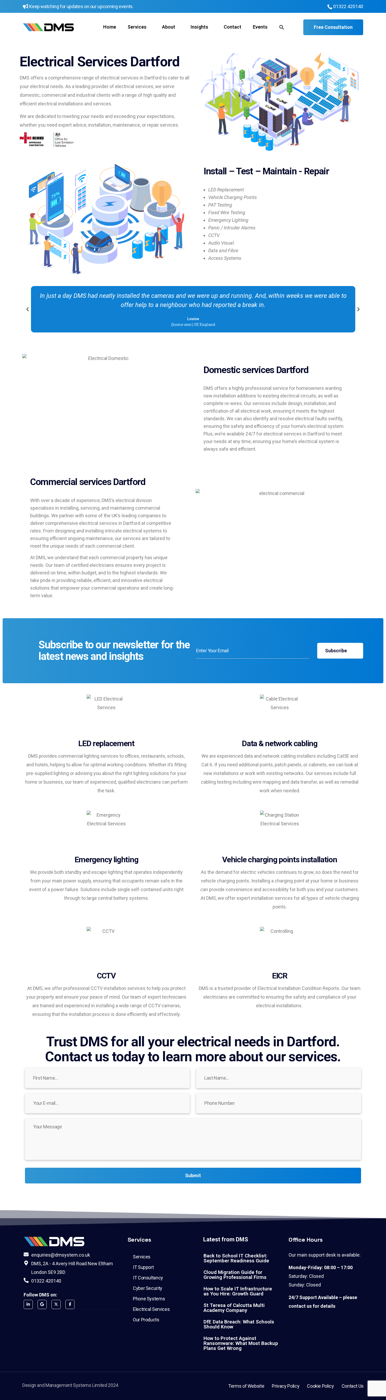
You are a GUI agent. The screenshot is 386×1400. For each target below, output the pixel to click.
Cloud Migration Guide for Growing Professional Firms (235, 1274)
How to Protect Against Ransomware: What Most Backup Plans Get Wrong (241, 1343)
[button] (281, 27)
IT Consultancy (148, 1277)
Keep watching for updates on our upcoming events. (81, 6)
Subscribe (336, 650)
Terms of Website (246, 1386)
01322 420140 (347, 6)
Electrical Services (151, 1309)
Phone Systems (149, 1298)
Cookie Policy (320, 1386)
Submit (193, 1175)
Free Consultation (333, 27)
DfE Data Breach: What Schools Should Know (239, 1324)
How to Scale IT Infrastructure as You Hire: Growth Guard (238, 1291)
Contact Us (353, 1386)
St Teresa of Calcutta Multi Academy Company (234, 1307)
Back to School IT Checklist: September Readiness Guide (236, 1258)
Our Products (146, 1319)
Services (141, 1256)
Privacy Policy (285, 1386)
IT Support (143, 1267)
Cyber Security (147, 1288)
